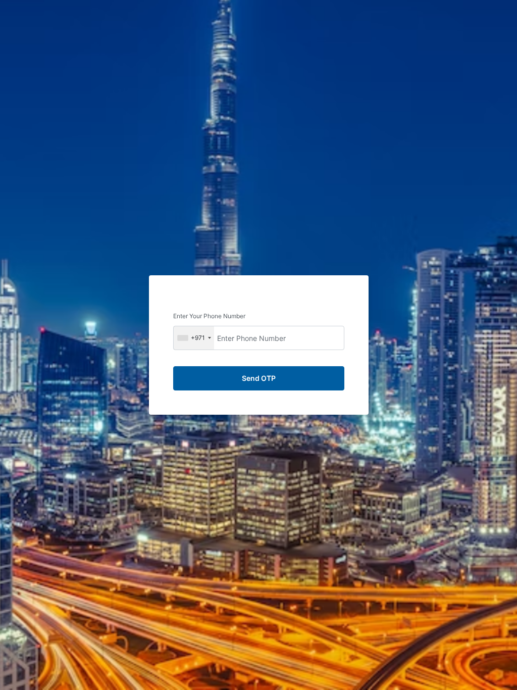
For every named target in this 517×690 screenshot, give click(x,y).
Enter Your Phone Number (209, 316)
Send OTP (259, 378)
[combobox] (194, 338)
